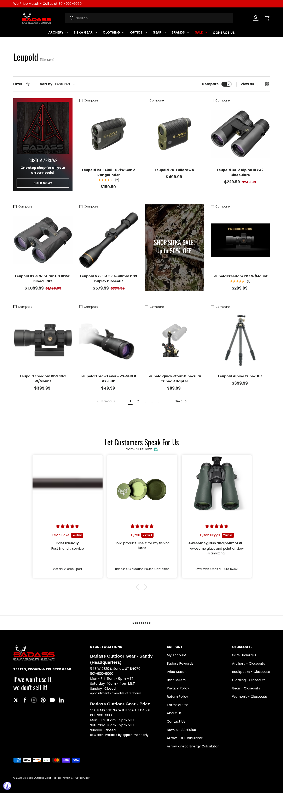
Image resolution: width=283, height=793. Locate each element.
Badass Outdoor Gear (37, 778)
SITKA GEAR (83, 32)
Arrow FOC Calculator (185, 738)
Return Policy (177, 696)
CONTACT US (224, 32)
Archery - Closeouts (248, 663)
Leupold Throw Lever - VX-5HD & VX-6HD (109, 379)
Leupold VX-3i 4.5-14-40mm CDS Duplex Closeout (108, 279)
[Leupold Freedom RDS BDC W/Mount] (43, 340)
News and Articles (181, 729)
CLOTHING (111, 32)
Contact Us (176, 721)
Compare (210, 84)
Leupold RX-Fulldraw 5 (174, 170)
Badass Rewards (180, 663)
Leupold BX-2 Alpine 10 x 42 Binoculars (240, 172)
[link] (105, 401)
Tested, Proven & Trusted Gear (70, 778)
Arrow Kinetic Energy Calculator (193, 746)
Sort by (46, 84)
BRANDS (178, 32)
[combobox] (149, 18)
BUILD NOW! (43, 183)
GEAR (157, 32)
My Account (176, 655)
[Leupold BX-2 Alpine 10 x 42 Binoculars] (240, 134)
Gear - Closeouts (246, 688)
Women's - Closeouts (249, 696)
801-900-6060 (70, 3)
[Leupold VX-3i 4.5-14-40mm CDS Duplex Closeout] (108, 240)
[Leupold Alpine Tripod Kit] (240, 340)
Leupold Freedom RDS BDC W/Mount (43, 379)
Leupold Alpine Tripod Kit (240, 376)
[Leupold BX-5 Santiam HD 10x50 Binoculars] (43, 240)
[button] (267, 18)
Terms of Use (177, 704)
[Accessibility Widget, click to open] (7, 786)
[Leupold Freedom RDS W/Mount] (240, 240)
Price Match (176, 671)
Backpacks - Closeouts (251, 671)
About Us (174, 713)
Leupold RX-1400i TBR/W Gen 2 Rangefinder (108, 172)
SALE (199, 32)
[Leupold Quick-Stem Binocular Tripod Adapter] (174, 340)
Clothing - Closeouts (248, 680)
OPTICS (136, 32)
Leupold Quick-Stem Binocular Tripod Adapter (174, 379)
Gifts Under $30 (244, 655)
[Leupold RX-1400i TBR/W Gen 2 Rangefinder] (108, 134)
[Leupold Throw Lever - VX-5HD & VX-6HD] (108, 340)
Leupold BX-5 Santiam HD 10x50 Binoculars (42, 279)
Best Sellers (176, 680)
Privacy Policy (178, 688)
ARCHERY (55, 32)
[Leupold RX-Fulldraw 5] (174, 134)
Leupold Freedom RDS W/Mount (240, 276)
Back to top (141, 623)
